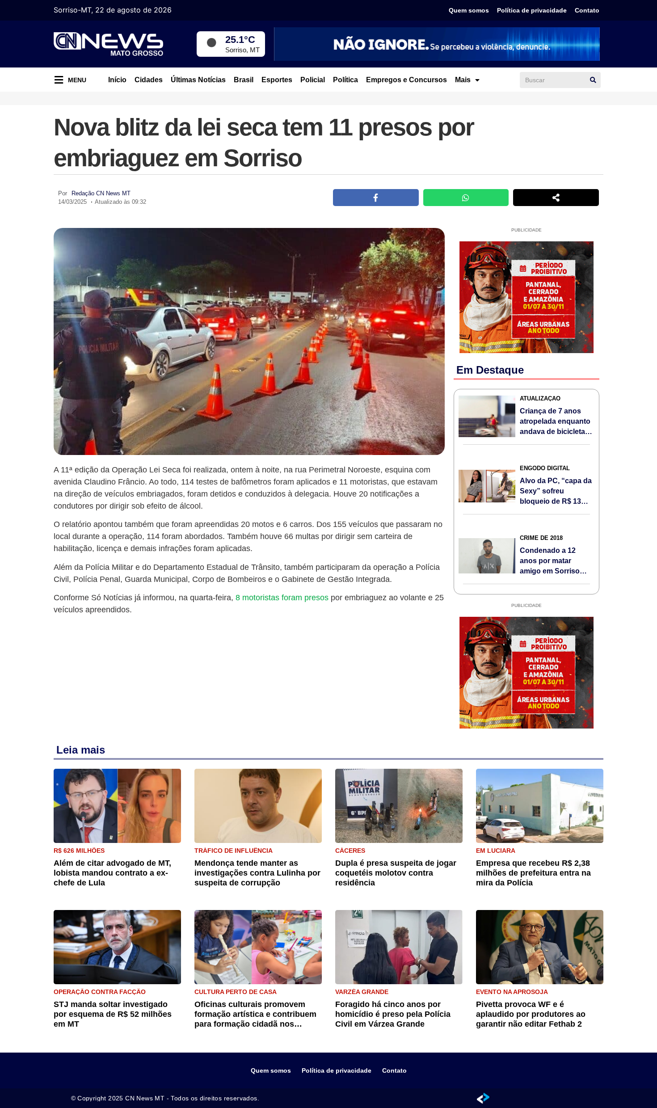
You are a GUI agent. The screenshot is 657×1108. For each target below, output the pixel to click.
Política (345, 80)
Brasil (243, 80)
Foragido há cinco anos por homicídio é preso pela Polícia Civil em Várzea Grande (393, 1014)
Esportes (276, 80)
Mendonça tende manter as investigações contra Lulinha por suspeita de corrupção (257, 873)
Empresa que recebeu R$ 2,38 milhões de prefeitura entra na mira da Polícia (533, 873)
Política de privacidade (532, 10)
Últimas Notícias (198, 80)
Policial (312, 80)
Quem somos (469, 10)
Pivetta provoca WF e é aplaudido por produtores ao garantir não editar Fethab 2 (530, 1014)
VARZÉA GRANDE (361, 991)
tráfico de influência (233, 850)
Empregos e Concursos (406, 80)
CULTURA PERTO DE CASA (235, 991)
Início (117, 80)
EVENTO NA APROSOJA (512, 991)
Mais (463, 80)
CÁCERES (350, 850)
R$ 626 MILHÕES (79, 850)
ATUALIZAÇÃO (540, 398)
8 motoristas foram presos (282, 597)
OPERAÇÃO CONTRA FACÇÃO (100, 991)
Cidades (149, 80)
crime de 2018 (541, 538)
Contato (587, 10)
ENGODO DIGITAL (545, 468)
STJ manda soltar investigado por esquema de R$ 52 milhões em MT (113, 1014)
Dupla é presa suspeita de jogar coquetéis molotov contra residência (395, 873)
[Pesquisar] (593, 80)
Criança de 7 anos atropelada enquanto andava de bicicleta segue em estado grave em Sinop (555, 431)
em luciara (495, 850)
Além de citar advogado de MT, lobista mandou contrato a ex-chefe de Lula (112, 873)
